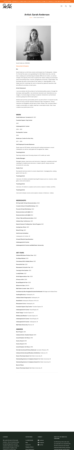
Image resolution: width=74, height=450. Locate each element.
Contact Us (28, 444)
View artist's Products (22, 66)
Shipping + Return (30, 447)
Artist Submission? (30, 449)
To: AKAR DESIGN (29, 440)
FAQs (27, 442)
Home (31, 17)
